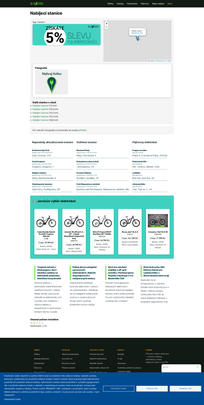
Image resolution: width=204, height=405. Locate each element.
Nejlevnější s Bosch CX (99, 368)
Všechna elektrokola (70, 354)
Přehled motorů (68, 368)
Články (111, 3)
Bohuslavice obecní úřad (87, 161)
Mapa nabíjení (158, 3)
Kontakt (121, 354)
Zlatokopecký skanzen (42, 184)
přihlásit (83, 130)
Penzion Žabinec (83, 173)
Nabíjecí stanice (40, 105)
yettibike (136, 173)
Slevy (170, 3)
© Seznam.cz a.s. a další (163, 61)
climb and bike (138, 184)
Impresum (122, 363)
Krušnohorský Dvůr (40, 150)
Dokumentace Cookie (12, 399)
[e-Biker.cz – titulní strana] (36, 3)
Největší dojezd (96, 363)
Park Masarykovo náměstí (88, 184)
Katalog (120, 3)
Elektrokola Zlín (139, 161)
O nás (120, 359)
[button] (137, 38)
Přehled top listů (97, 354)
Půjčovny (145, 3)
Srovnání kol (67, 359)
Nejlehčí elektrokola (98, 359)
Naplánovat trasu (137, 33)
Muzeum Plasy (83, 150)
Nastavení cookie (118, 389)
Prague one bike (139, 150)
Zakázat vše (152, 389)
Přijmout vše (185, 389)
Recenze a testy (68, 363)
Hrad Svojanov (38, 161)
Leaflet (151, 61)
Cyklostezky (132, 3)
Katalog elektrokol (41, 359)
